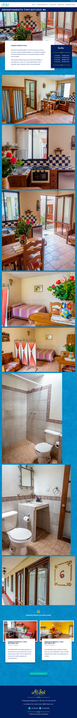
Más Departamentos (38, 673)
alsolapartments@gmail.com (31, 700)
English (73, 1)
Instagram (45, 708)
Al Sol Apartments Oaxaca (5, 5)
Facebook (34, 708)
